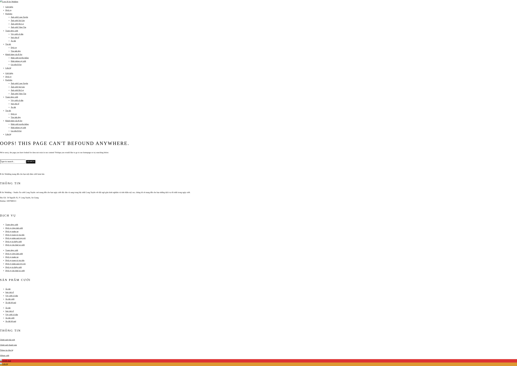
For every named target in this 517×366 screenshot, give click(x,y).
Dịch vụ (8, 10)
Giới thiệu (9, 7)
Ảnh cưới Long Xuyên (19, 17)
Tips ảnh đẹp (16, 51)
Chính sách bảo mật (7, 340)
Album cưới (4, 356)
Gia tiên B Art (16, 65)
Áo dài (13, 41)
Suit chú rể (15, 38)
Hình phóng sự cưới (18, 61)
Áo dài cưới (9, 299)
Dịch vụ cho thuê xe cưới (15, 245)
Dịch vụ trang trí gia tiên (14, 235)
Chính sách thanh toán (8, 345)
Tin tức (8, 44)
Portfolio (8, 14)
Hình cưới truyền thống (20, 58)
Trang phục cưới (11, 31)
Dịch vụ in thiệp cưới (13, 242)
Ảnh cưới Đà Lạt (17, 24)
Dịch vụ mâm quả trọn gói (15, 238)
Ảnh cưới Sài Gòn (18, 21)
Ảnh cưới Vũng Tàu (18, 27)
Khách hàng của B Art (13, 54)
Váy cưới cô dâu (17, 34)
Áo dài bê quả (10, 303)
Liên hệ (8, 68)
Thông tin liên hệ (6, 350)
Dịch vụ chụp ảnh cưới (14, 228)
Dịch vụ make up (11, 231)
